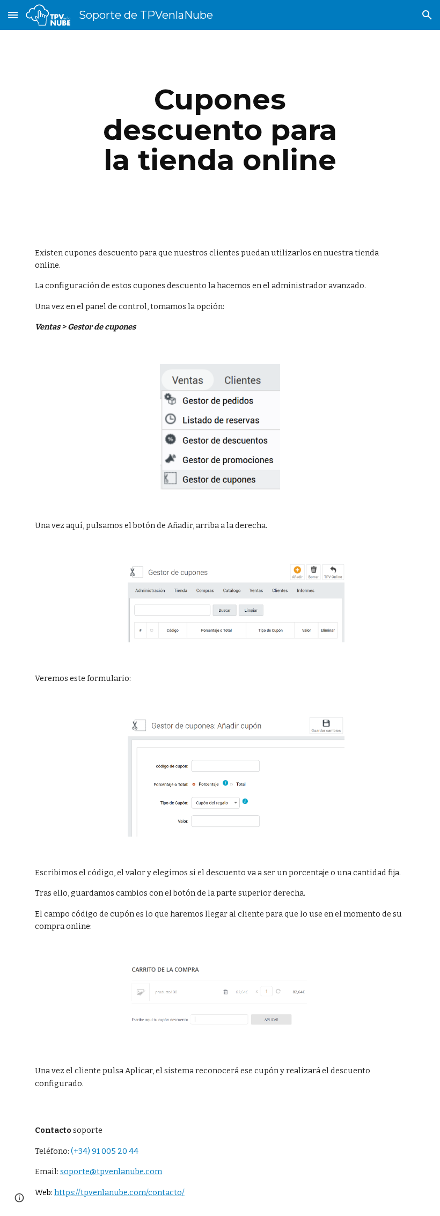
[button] (13, 15)
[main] (220, 130)
